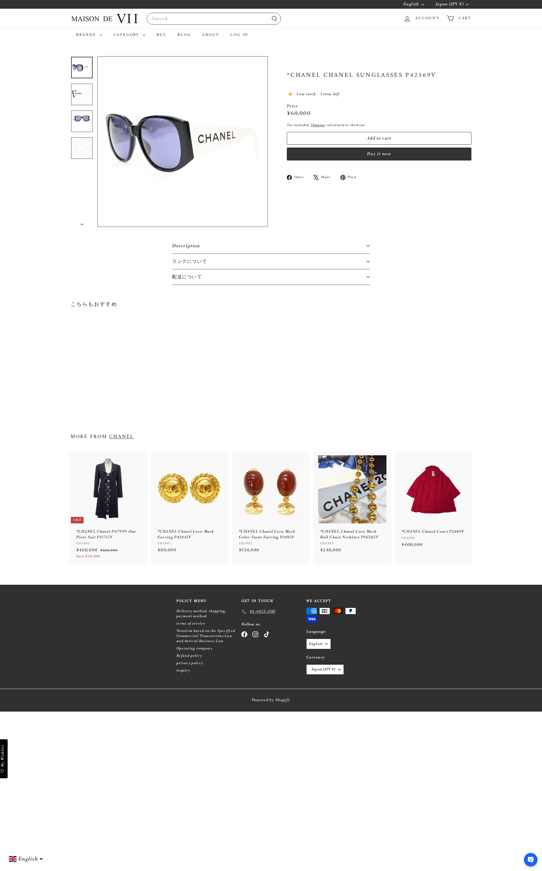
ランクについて (189, 261)
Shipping (318, 125)
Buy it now (379, 154)
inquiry (183, 670)
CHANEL (121, 436)
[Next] (82, 223)
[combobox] (214, 19)
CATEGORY (127, 34)
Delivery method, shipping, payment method (201, 613)
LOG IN (239, 34)
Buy (161, 34)
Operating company (194, 648)
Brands (87, 34)
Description (186, 246)
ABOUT (210, 34)
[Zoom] (183, 142)
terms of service (191, 623)
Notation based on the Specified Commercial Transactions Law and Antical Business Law (205, 636)
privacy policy (189, 663)
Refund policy (189, 656)
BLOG (184, 34)
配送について (187, 277)
